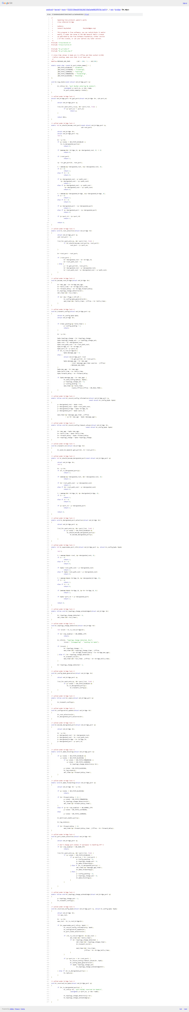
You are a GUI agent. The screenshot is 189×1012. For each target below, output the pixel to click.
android (49, 9)
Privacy (17, 1009)
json (185, 1009)
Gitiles (12, 1009)
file (86, 14)
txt (181, 1009)
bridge (118, 9)
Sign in (185, 3)
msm (64, 9)
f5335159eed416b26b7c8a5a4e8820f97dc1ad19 (87, 9)
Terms (23, 1009)
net (111, 9)
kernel (57, 9)
